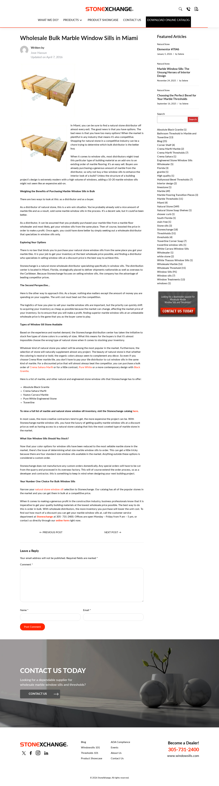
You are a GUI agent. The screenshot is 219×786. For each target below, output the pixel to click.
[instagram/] (38, 753)
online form (62, 520)
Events (114, 747)
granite (161, 172)
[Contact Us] (188, 9)
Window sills (164, 275)
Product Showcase (91, 758)
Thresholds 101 (89, 753)
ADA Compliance (120, 742)
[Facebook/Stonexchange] (31, 753)
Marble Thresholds (167, 199)
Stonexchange (44, 516)
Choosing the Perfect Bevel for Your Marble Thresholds (176, 97)
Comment (26, 564)
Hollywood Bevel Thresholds (173, 179)
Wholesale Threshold (169, 268)
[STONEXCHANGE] (109, 9)
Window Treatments (168, 279)
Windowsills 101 (90, 747)
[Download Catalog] (196, 9)
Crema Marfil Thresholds (171, 152)
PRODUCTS (71, 20)
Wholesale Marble (167, 264)
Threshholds (164, 233)
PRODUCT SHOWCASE (103, 20)
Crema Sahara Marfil (41, 367)
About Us (116, 753)
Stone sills (162, 225)
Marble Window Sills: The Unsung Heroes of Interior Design (173, 72)
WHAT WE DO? (48, 20)
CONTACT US (132, 20)
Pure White (85, 367)
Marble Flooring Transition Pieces (176, 195)
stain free (162, 222)
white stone (163, 256)
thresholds (163, 237)
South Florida (164, 218)
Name (24, 610)
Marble (161, 191)
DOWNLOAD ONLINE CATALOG (168, 20)
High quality (164, 176)
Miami (160, 202)
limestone (162, 187)
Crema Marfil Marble (169, 149)
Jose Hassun (39, 53)
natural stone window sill (49, 489)
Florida (161, 168)
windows (162, 283)
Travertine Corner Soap (170, 241)
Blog (159, 141)
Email (87, 610)
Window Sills (164, 272)
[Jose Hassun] (24, 53)
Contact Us (117, 758)
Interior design (165, 183)
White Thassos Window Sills (173, 260)
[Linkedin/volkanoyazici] (46, 753)
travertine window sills (170, 245)
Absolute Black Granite (170, 129)
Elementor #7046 (168, 49)
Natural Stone (163, 44)
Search (161, 114)
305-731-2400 (183, 749)
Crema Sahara (165, 156)
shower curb (164, 214)
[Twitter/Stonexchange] (24, 753)
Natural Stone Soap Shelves (172, 210)
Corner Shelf (164, 145)
